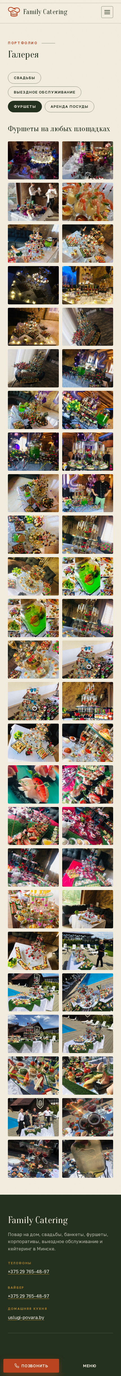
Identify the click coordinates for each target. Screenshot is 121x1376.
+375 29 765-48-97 (28, 1271)
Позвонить (34, 1365)
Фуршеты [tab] (25, 106)
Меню (90, 1365)
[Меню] (107, 12)
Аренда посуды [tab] (69, 106)
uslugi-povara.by (26, 1317)
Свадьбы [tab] (24, 77)
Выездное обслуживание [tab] (44, 92)
